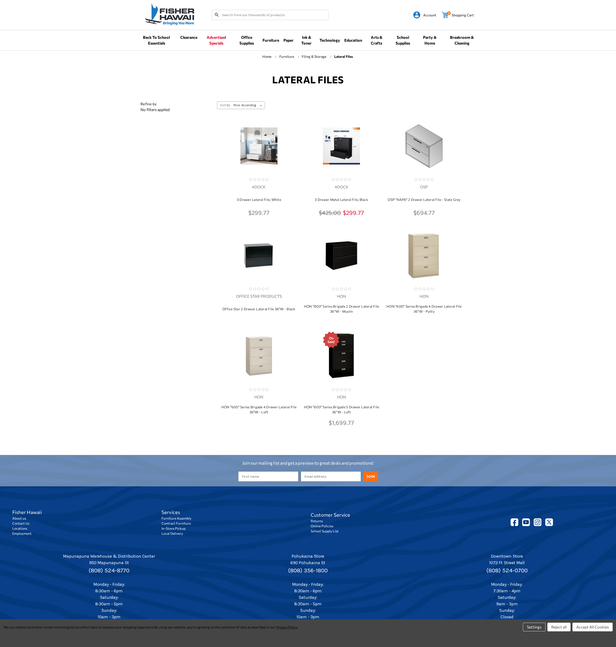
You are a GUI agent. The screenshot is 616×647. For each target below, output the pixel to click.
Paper (288, 40)
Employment (22, 533)
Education (353, 40)
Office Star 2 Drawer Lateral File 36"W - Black (258, 309)
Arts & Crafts (376, 40)
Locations (19, 528)
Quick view (259, 142)
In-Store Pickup (173, 528)
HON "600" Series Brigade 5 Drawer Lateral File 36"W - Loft (341, 409)
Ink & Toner (306, 40)
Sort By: (225, 105)
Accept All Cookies (592, 627)
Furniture (271, 40)
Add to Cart (259, 155)
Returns (317, 521)
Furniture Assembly (176, 518)
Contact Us (20, 523)
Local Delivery (172, 533)
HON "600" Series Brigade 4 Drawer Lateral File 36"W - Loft (259, 409)
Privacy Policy (286, 627)
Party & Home (429, 40)
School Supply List (325, 531)
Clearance (188, 37)
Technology (330, 40)
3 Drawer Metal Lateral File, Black (341, 200)
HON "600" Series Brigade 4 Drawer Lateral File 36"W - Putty (424, 308)
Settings (534, 627)
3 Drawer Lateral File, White (259, 200)
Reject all (559, 627)
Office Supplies (246, 40)
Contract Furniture (176, 523)
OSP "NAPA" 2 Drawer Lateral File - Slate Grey (424, 200)
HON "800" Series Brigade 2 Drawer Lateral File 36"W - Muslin (341, 308)
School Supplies (403, 40)
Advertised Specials (216, 40)
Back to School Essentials (156, 40)
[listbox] (249, 105)
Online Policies (322, 526)
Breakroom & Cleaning (462, 40)
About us (19, 518)
